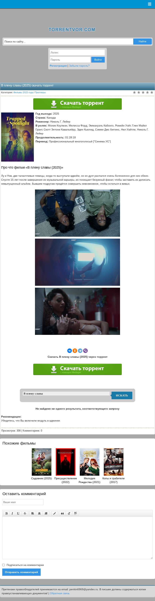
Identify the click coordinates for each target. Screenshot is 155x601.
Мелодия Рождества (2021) (89, 480)
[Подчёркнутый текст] (18, 513)
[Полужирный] (6, 513)
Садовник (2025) (41, 478)
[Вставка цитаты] (62, 513)
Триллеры (40, 92)
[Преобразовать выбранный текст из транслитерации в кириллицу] (69, 513)
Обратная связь (60, 593)
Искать (122, 395)
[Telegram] (80, 350)
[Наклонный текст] (12, 513)
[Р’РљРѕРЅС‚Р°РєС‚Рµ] (69, 350)
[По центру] (39, 513)
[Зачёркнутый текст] (25, 513)
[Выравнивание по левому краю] (32, 513)
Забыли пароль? (79, 65)
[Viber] (85, 350)
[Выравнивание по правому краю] (46, 513)
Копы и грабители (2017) (113, 480)
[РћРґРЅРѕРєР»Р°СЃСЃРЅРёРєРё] (75, 350)
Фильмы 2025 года (23, 92)
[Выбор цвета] (54, 513)
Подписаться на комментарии (25, 564)
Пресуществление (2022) (65, 480)
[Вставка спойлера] (75, 513)
